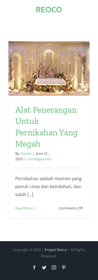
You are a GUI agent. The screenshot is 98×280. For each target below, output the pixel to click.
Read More (24, 208)
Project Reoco (56, 249)
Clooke (25, 153)
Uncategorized (39, 158)
